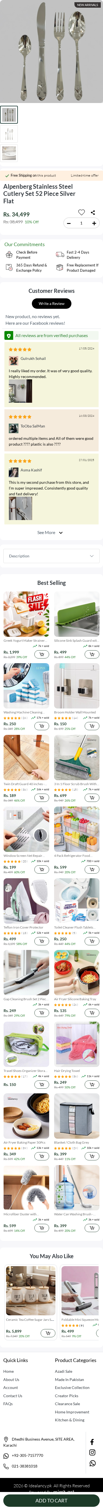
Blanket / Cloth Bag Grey (71, 1142)
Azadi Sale (63, 1371)
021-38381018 (24, 1466)
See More (46, 532)
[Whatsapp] (92, 1462)
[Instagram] (92, 1452)
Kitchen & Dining (69, 1420)
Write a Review (52, 303)
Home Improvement (72, 1412)
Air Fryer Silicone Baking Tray (75, 999)
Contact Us (12, 1395)
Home (8, 1371)
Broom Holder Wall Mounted (75, 712)
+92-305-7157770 (27, 1455)
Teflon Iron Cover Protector (23, 927)
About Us (11, 1379)
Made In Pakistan (69, 1379)
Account (10, 1387)
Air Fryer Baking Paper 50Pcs (24, 1142)
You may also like (52, 1256)
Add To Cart (51, 1500)
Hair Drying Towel (67, 1071)
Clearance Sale (67, 1403)
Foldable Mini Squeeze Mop (27, 1320)
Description (19, 556)
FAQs (8, 1403)
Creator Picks (66, 1395)
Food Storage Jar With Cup (81, 1320)
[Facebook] (92, 1441)
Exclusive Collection (72, 1387)
